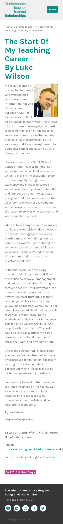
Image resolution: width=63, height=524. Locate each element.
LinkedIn (38, 449)
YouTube (49, 449)
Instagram (25, 449)
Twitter (13, 449)
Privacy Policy (22, 519)
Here (54, 457)
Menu (52, 9)
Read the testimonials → (20, 499)
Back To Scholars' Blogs (20, 472)
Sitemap (9, 519)
